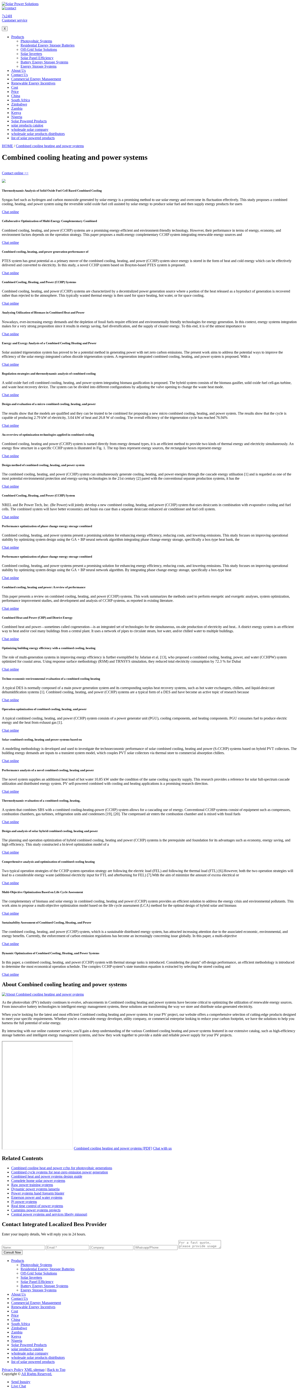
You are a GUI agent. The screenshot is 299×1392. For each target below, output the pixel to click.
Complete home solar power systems (38, 1181)
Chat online (10, 212)
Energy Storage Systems (39, 66)
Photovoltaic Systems (36, 41)
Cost (14, 87)
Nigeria (16, 117)
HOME (7, 146)
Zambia (16, 108)
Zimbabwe (19, 104)
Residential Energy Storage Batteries (48, 45)
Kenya (16, 113)
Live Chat (18, 1386)
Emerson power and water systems (36, 1197)
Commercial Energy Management (36, 79)
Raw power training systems (32, 1185)
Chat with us (162, 1148)
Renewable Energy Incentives (33, 83)
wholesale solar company (29, 130)
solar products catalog (27, 125)
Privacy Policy (12, 1370)
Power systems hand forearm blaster (37, 1193)
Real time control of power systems (37, 1206)
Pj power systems (24, 1202)
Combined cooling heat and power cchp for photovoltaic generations (61, 1168)
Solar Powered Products (29, 121)
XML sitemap (34, 1370)
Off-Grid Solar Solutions (39, 49)
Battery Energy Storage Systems (44, 62)
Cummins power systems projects (36, 1210)
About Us (18, 71)
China (15, 96)
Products (17, 37)
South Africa (20, 100)
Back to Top (56, 1370)
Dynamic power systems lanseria (35, 1189)
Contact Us (19, 75)
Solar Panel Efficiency (37, 58)
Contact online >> (15, 173)
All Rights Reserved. (36, 1374)
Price (15, 92)
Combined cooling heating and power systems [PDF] (113, 1148)
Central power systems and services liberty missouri (49, 1214)
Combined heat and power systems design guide (46, 1176)
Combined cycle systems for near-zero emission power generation (59, 1172)
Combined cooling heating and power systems (50, 146)
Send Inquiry (20, 1382)
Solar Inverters (31, 54)
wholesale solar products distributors (38, 134)
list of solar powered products (33, 138)
